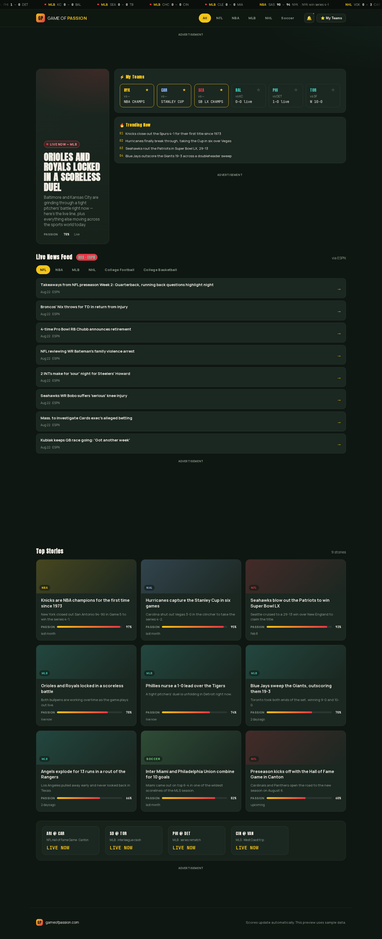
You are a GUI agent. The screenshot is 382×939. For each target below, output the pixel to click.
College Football (119, 269)
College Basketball (160, 269)
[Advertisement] (191, 49)
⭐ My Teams (331, 18)
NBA (235, 18)
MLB (252, 18)
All (205, 18)
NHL (268, 18)
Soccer (287, 18)
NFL (219, 18)
